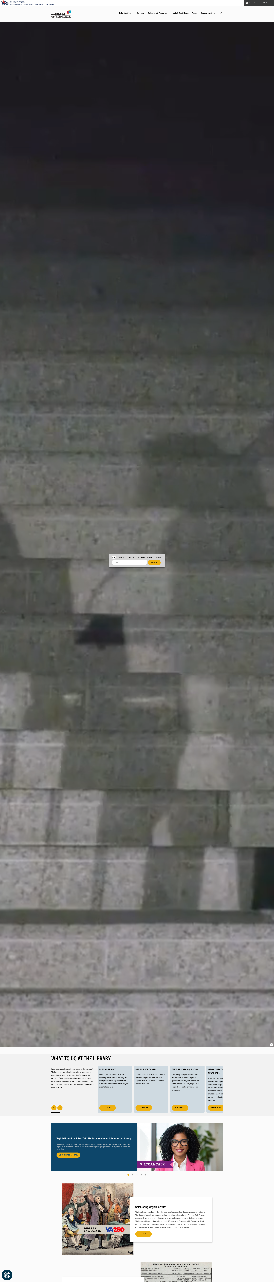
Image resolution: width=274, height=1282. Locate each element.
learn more (107, 1108)
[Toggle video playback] (271, 1044)
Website (131, 557)
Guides (150, 557)
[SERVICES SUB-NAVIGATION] (145, 13)
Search (154, 562)
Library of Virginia (17, 2)
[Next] (60, 1107)
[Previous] (54, 1107)
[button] (126, 14)
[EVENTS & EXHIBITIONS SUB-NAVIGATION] (189, 13)
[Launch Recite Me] (7, 1275)
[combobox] (129, 562)
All (113, 557)
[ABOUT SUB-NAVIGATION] (198, 13)
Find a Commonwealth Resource (261, 3)
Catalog (121, 557)
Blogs (158, 557)
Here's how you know (48, 4)
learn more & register (68, 1155)
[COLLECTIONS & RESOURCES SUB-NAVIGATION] (168, 13)
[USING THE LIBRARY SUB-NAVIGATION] (134, 13)
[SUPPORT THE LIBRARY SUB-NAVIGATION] (218, 13)
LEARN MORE (144, 1108)
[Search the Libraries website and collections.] (221, 13)
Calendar (141, 557)
